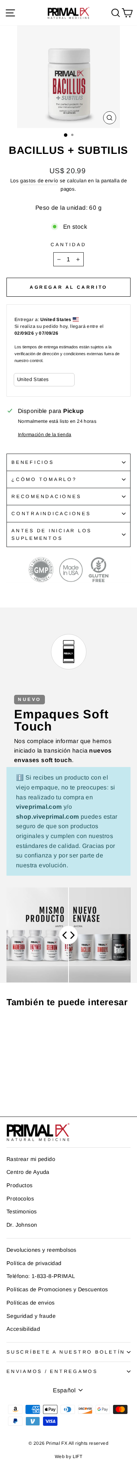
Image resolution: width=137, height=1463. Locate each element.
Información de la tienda (44, 434)
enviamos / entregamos (52, 1371)
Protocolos (20, 1199)
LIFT (78, 1456)
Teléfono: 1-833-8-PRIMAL (40, 1276)
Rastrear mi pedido (30, 1159)
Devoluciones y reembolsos (41, 1250)
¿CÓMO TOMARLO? (44, 479)
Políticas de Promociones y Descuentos (57, 1289)
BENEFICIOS (32, 462)
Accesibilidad (23, 1329)
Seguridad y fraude (31, 1316)
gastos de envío (39, 180)
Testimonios (21, 1211)
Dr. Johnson (21, 1225)
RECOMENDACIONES (46, 496)
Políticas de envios (30, 1303)
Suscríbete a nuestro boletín (65, 1352)
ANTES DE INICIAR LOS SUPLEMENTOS (51, 534)
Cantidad (68, 244)
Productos (19, 1185)
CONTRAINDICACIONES (51, 513)
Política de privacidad (34, 1263)
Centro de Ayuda (27, 1172)
